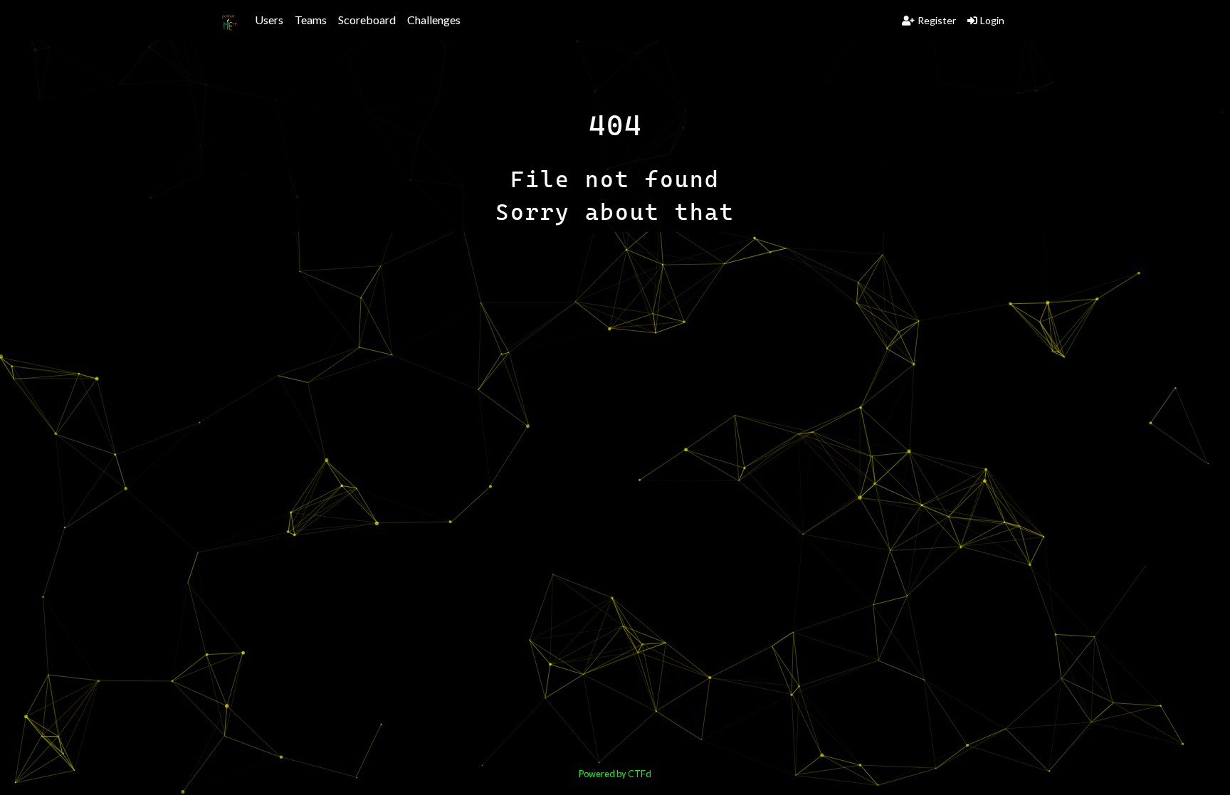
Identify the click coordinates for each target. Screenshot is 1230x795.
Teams (311, 19)
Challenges (434, 19)
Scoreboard (367, 19)
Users (269, 19)
